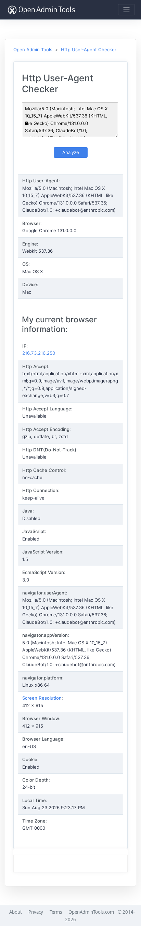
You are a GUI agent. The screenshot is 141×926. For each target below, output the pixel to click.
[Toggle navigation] (126, 9)
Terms (56, 912)
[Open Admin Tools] (41, 9)
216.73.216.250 (38, 353)
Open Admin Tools (32, 49)
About (15, 912)
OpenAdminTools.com (91, 912)
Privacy (35, 912)
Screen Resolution (42, 698)
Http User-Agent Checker (88, 49)
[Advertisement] (70, 863)
